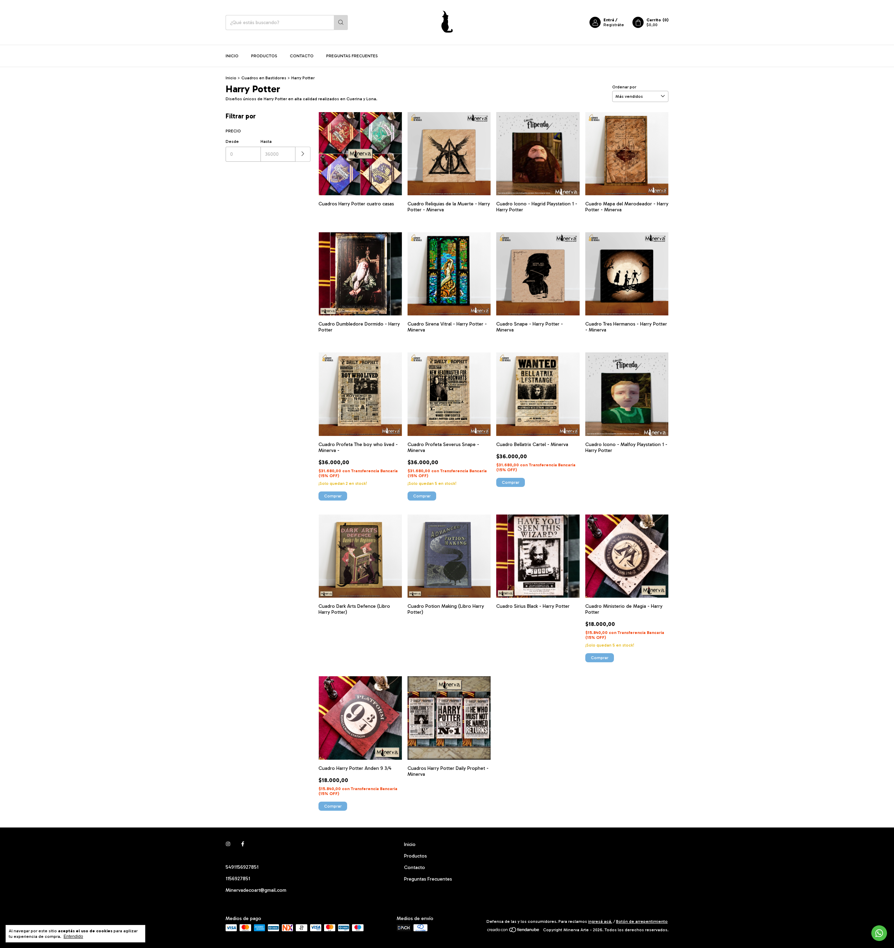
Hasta (266, 141)
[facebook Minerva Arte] (242, 844)
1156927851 (238, 879)
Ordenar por (624, 87)
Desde (232, 141)
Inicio (232, 55)
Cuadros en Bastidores (263, 77)
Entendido (73, 936)
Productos (264, 55)
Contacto (302, 55)
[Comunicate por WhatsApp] (879, 933)
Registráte (613, 24)
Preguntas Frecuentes (352, 55)
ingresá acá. (600, 921)
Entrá (608, 19)
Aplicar (302, 154)
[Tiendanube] (513, 931)
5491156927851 (242, 867)
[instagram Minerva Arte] (228, 844)
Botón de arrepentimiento (642, 921)
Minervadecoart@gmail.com (256, 890)
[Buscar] (341, 22)
